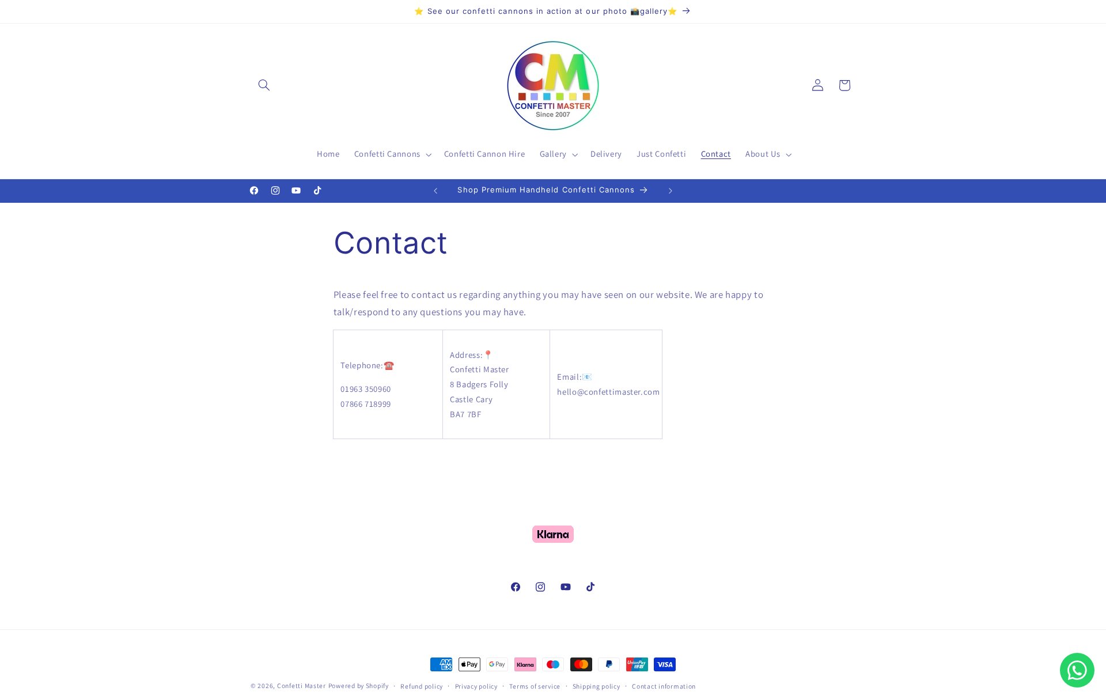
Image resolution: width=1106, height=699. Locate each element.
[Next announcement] (670, 190)
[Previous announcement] (435, 190)
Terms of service (534, 686)
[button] (264, 85)
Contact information (664, 686)
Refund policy (421, 686)
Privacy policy (476, 686)
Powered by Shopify (358, 685)
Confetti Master (301, 685)
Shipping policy (596, 686)
